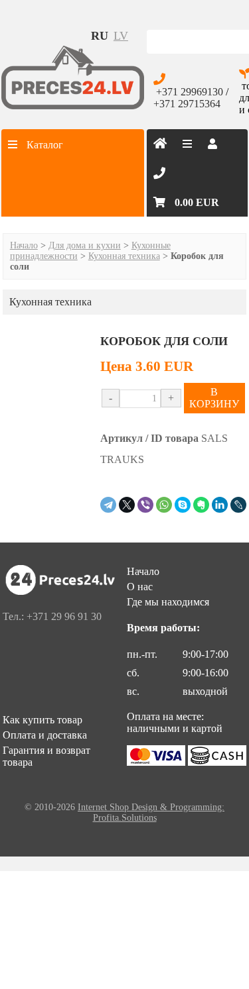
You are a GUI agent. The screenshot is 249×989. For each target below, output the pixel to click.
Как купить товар (42, 719)
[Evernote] (201, 505)
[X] (127, 505)
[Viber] (145, 505)
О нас (140, 586)
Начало (24, 245)
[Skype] (183, 505)
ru (99, 35)
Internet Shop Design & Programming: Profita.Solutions (151, 812)
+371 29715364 (186, 103)
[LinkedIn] (220, 505)
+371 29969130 (189, 91)
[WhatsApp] (164, 505)
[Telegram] (108, 505)
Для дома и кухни (84, 245)
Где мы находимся (168, 601)
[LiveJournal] (238, 505)
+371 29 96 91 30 (64, 616)
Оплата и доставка (45, 735)
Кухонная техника (124, 256)
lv (121, 35)
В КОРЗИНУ (214, 397)
